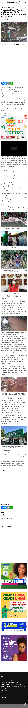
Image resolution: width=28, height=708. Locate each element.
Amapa (3, 514)
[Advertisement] (14, 64)
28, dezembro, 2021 (5, 19)
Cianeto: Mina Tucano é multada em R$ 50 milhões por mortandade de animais (13, 517)
